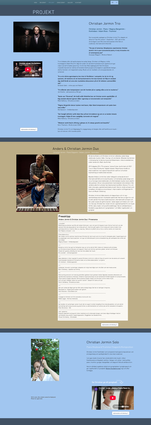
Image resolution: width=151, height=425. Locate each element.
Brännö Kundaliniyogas (113, 369)
